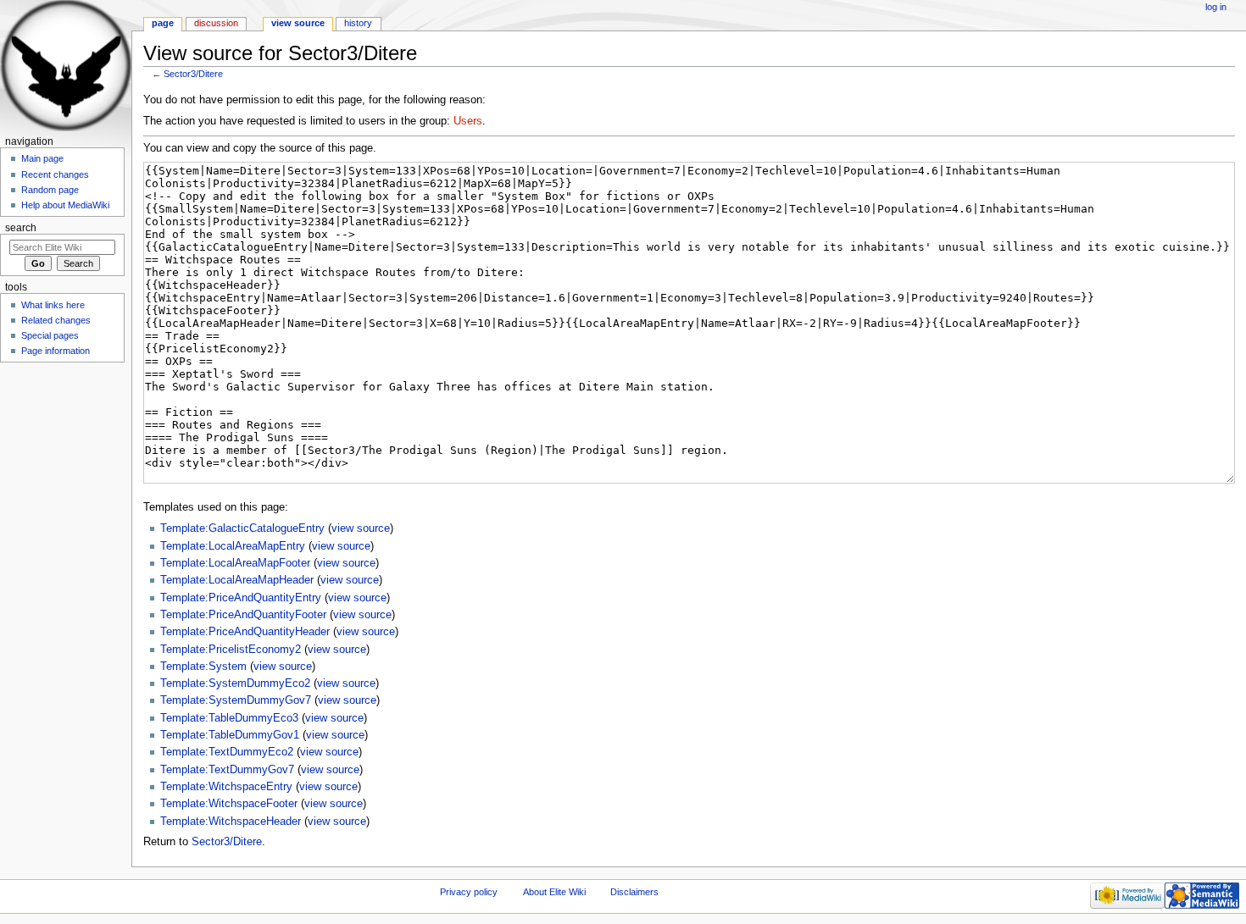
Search (20, 228)
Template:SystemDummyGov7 (235, 700)
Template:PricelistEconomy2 (230, 650)
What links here (53, 305)
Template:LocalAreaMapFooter (235, 563)
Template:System (203, 666)
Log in (1216, 7)
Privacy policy (469, 892)
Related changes (56, 320)
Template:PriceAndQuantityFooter (243, 615)
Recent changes (55, 174)
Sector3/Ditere (193, 74)
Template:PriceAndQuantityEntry (240, 598)
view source (360, 528)
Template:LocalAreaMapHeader (237, 580)
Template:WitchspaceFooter (229, 804)
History (358, 23)
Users (467, 121)
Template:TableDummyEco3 (229, 718)
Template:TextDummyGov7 (227, 770)
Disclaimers (634, 892)
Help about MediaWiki (65, 205)
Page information (55, 351)
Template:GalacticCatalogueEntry (242, 528)
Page (163, 23)
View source (298, 23)
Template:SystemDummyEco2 (235, 683)
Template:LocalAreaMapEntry (232, 546)
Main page (42, 158)
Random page (50, 190)
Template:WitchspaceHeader (230, 821)
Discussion (216, 23)
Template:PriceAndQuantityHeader (245, 632)
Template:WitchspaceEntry (226, 787)
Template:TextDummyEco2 (226, 752)
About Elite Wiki (554, 892)
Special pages (50, 335)
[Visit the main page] (65, 65)
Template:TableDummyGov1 (229, 735)
